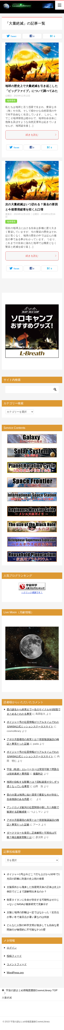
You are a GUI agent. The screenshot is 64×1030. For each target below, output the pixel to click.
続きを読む (32, 134)
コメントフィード (17, 964)
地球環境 (11, 100)
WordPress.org (15, 972)
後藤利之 (38, 773)
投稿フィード (14, 956)
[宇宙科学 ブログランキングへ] (32, 587)
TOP (31, 990)
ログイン (12, 947)
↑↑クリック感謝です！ (32, 592)
